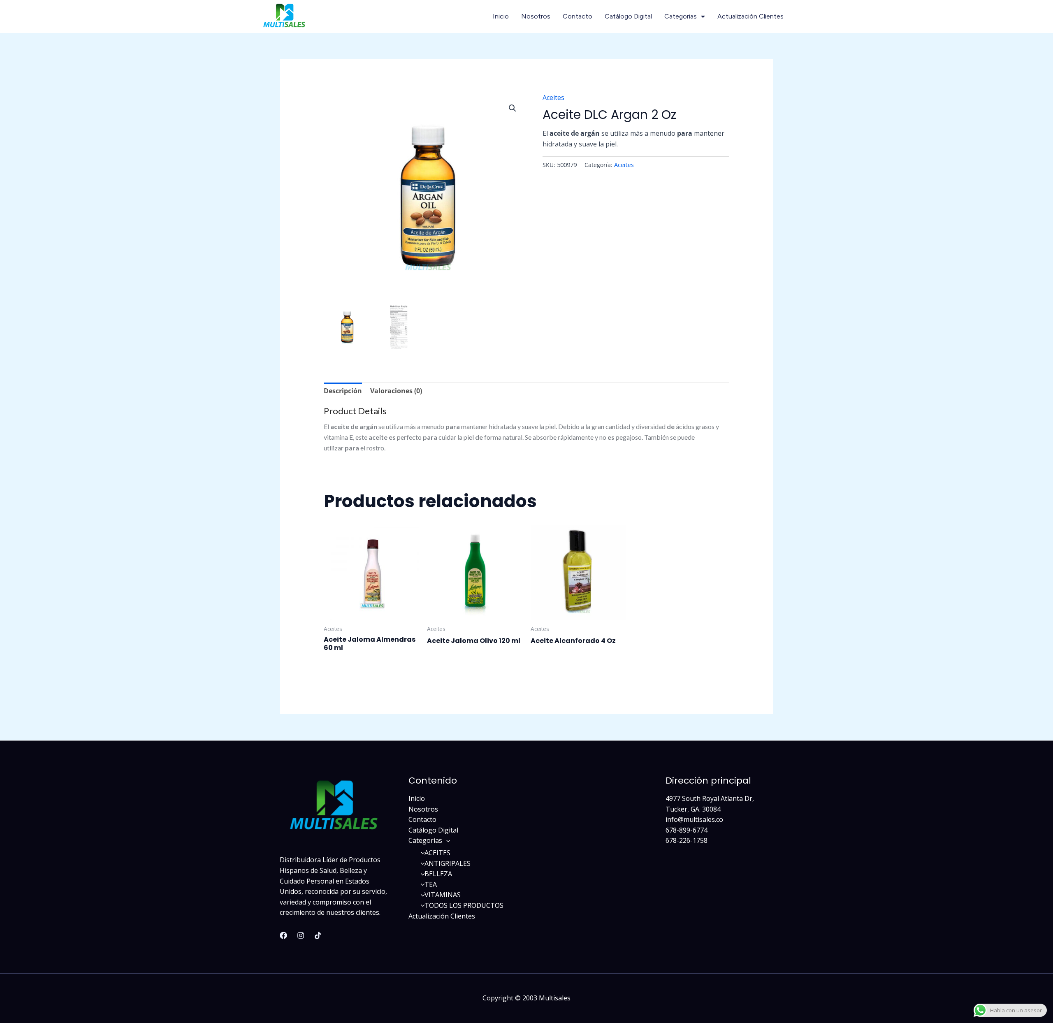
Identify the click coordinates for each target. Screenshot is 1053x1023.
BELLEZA (438, 873)
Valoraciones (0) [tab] (396, 390)
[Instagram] (300, 935)
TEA (430, 884)
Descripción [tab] (343, 390)
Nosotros (535, 16)
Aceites (553, 97)
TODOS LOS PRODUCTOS (463, 905)
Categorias (680, 16)
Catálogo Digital (628, 16)
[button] (512, 108)
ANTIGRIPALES (447, 863)
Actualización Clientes (750, 16)
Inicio (501, 16)
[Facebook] (283, 935)
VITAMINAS (442, 894)
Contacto (577, 16)
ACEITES (437, 852)
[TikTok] (318, 935)
